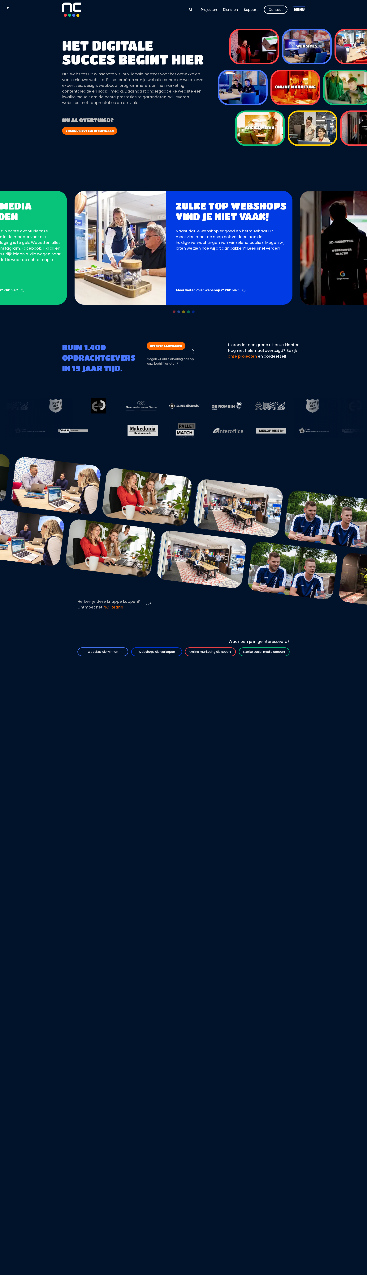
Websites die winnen (103, 652)
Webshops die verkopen (156, 652)
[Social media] (260, 128)
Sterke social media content (264, 652)
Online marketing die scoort (210, 652)
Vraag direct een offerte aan (90, 130)
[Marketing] (295, 87)
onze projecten (242, 356)
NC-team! (113, 607)
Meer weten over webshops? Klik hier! (208, 290)
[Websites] (306, 46)
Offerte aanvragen (166, 346)
